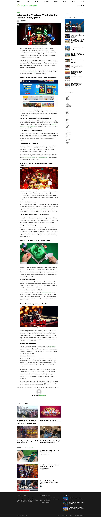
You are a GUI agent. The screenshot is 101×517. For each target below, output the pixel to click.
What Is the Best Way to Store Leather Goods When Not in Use (77, 66)
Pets (67, 128)
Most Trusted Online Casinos (24, 387)
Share (18, 24)
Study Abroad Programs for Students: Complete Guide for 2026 (77, 78)
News (18, 1)
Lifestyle (46, 1)
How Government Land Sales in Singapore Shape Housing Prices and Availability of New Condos (27, 422)
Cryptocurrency (69, 101)
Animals (36, 1)
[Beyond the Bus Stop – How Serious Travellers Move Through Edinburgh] (67, 84)
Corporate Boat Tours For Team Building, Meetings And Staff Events (77, 54)
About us (71, 515)
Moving (67, 125)
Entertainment (68, 105)
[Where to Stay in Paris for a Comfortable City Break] (67, 72)
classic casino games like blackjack (39, 209)
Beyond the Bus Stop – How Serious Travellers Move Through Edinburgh (77, 84)
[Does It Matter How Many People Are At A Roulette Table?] (50, 432)
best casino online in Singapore (29, 71)
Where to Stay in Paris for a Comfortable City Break (77, 72)
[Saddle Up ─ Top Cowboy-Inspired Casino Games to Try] (27, 432)
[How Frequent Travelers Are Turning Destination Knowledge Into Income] (74, 26)
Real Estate (68, 132)
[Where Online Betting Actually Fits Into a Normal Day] (27, 456)
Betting (67, 96)
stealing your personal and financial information (36, 157)
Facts (82, 1)
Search (83, 13)
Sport (67, 136)
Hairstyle (67, 113)
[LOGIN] (77, 5)
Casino (41, 418)
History (64, 1)
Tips (67, 140)
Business (67, 99)
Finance (67, 108)
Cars (67, 100)
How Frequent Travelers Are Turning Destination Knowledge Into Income (76, 498)
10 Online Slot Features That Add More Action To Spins (50, 465)
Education (68, 104)
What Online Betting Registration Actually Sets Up (77, 35)
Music (67, 126)
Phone (67, 129)
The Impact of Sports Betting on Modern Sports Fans (77, 60)
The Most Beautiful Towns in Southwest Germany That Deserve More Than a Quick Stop (77, 41)
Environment (68, 106)
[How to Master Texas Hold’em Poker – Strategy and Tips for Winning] (27, 485)
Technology (68, 139)
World (73, 1)
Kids (67, 120)
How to (67, 119)
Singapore (56, 387)
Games (67, 111)
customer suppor (46, 292)
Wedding (67, 142)
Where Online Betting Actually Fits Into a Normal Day (49, 451)
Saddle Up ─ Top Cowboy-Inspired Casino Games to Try (27, 441)
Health (67, 114)
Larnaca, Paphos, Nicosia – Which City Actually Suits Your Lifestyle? (77, 48)
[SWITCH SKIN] (81, 5)
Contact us (82, 515)
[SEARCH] (79, 5)
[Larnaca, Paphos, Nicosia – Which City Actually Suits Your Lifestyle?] (67, 48)
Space (67, 135)
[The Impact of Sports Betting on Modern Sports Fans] (67, 60)
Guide (67, 112)
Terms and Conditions (64, 515)
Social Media (68, 134)
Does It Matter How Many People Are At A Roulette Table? (50, 441)
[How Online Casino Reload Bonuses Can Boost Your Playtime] (50, 412)
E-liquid (67, 103)
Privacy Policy (76, 515)
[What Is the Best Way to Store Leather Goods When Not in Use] (67, 66)
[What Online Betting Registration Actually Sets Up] (67, 36)
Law (67, 121)
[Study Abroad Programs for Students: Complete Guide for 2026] (67, 77)
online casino (36, 387)
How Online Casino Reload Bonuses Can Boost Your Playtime (50, 421)
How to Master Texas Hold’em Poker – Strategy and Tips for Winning (49, 482)
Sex (66, 133)
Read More (73, 36)
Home (67, 118)
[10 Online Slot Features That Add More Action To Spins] (27, 471)
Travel (27, 1)
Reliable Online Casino (47, 387)
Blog (67, 97)
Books (55, 1)
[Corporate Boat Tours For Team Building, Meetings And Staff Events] (67, 55)
